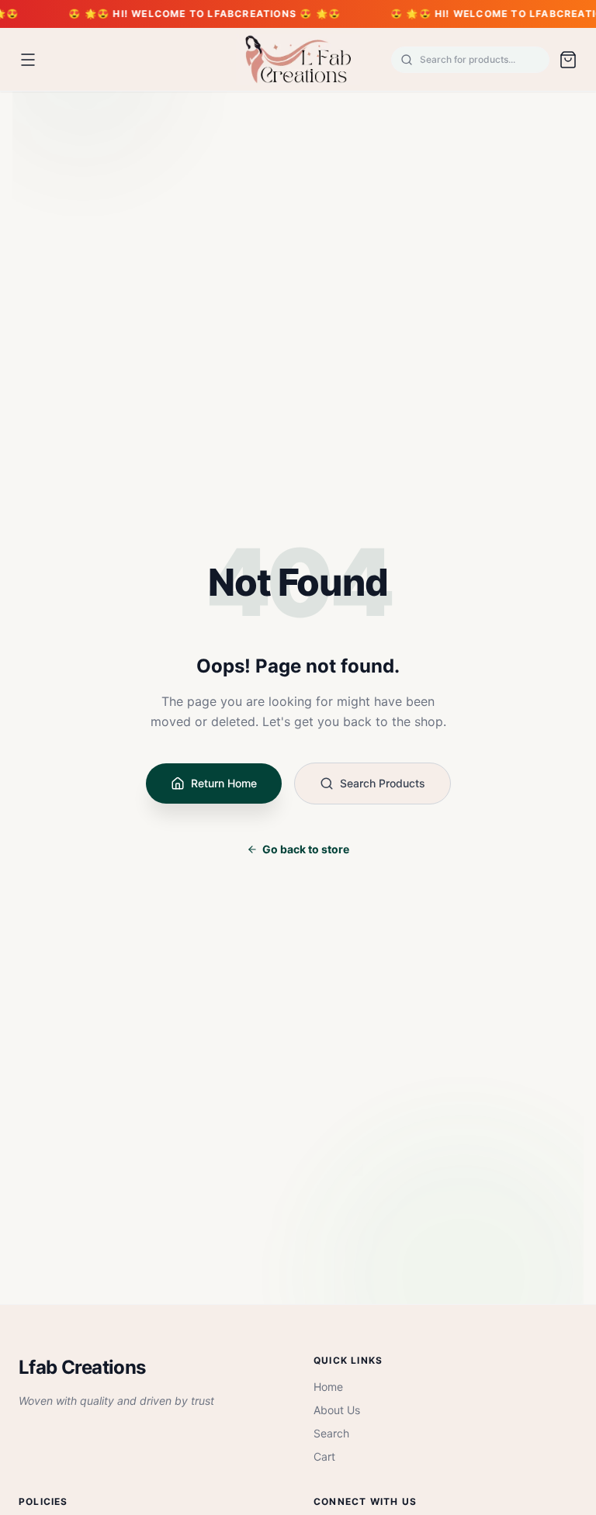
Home (328, 1386)
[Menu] (28, 59)
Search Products (382, 783)
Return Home (224, 783)
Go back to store (305, 849)
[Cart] (568, 59)
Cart (324, 1456)
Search (331, 1433)
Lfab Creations (82, 1367)
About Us (337, 1409)
